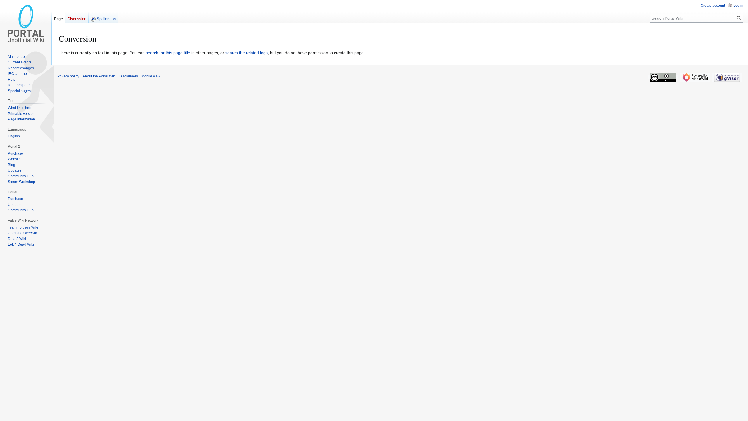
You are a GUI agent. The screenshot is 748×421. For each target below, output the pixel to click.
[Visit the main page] (25, 23)
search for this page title (168, 52)
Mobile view (150, 76)
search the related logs (246, 52)
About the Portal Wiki (99, 76)
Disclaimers (128, 76)
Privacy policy (68, 76)
